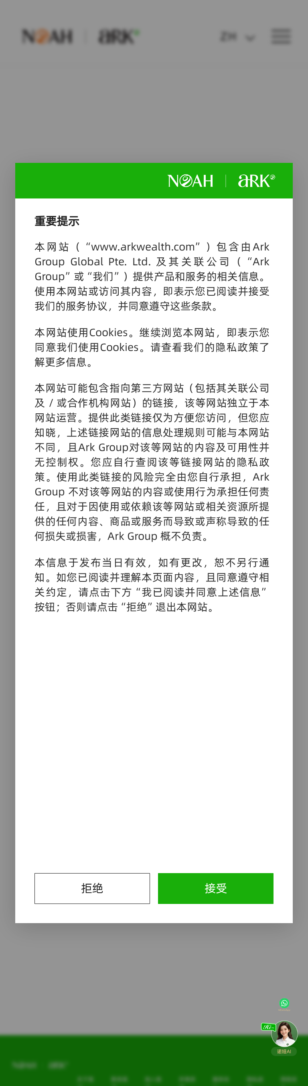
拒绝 (92, 888)
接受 (216, 888)
